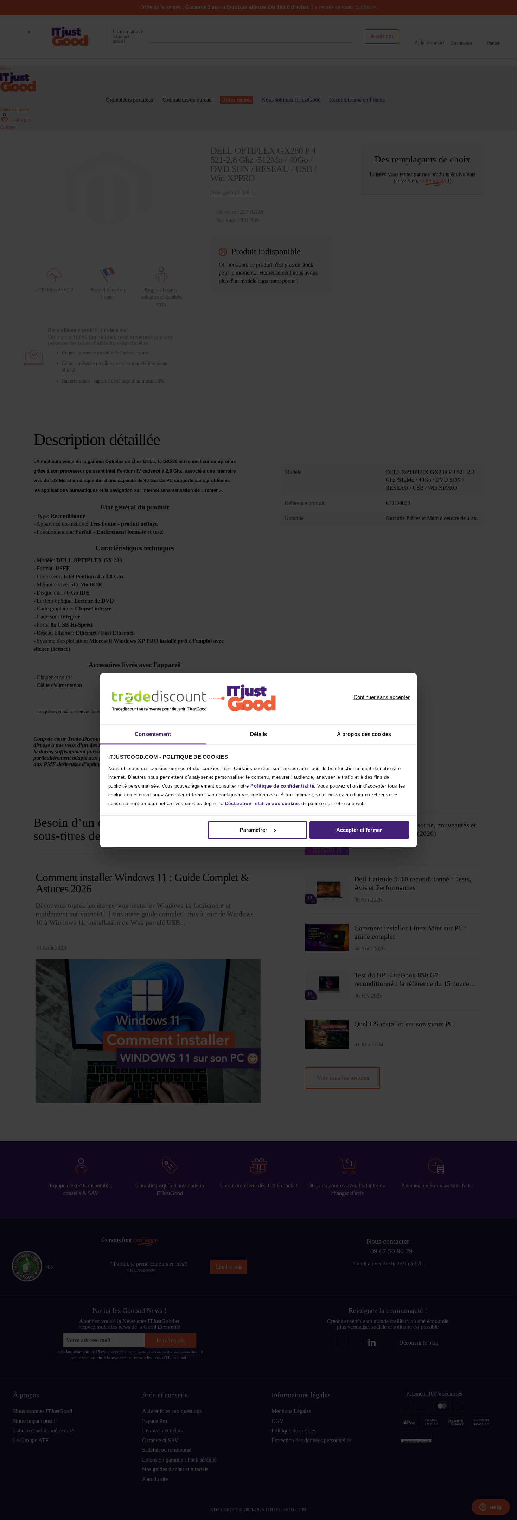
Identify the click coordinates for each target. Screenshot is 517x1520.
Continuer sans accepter (381, 697)
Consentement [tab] (153, 734)
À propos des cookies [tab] (364, 734)
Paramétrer (253, 830)
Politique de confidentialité (282, 785)
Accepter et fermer (359, 830)
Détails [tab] (258, 734)
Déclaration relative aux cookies (262, 803)
